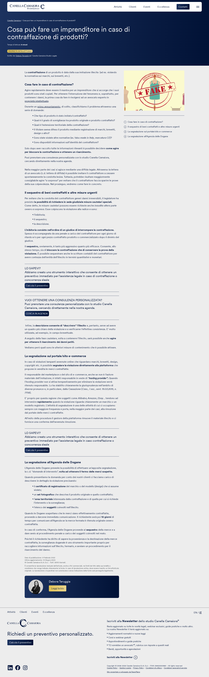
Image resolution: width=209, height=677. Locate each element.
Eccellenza (163, 6)
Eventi (146, 6)
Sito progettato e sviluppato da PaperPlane (123, 672)
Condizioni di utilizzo (154, 668)
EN (195, 612)
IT (200, 612)
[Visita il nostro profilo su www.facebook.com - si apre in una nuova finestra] (18, 668)
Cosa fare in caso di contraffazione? (145, 122)
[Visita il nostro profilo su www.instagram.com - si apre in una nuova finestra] (25, 668)
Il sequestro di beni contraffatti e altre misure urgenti (153, 126)
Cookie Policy (112, 668)
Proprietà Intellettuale (20, 51)
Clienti (132, 6)
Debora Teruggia (22, 56)
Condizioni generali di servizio (175, 668)
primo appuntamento (48, 106)
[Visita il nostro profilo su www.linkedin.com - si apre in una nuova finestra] (10, 668)
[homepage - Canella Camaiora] (24, 623)
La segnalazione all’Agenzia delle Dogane (148, 136)
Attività (118, 6)
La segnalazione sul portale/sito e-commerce (150, 131)
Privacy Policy (138, 668)
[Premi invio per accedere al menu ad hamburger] (197, 6)
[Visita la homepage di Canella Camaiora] (28, 6)
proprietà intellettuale (37, 101)
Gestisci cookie (125, 668)
